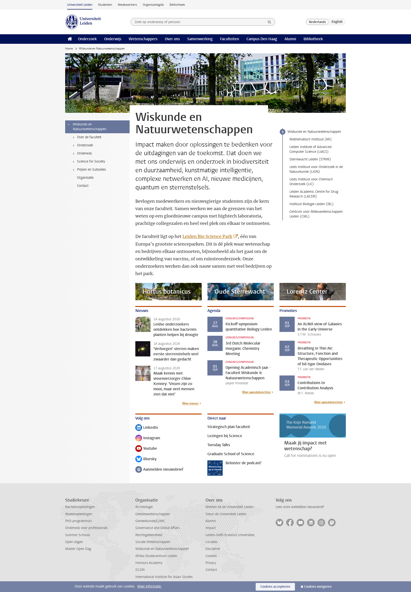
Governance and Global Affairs (157, 528)
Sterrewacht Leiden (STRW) (310, 159)
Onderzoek (87, 38)
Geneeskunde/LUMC (150, 521)
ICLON (140, 569)
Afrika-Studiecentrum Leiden (156, 556)
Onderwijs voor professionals (86, 528)
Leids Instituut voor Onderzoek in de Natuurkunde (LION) (316, 169)
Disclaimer (213, 549)
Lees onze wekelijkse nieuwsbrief (300, 507)
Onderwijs (112, 38)
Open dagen (74, 542)
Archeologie (144, 507)
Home (69, 48)
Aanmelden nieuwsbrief (159, 470)
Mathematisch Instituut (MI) (310, 139)
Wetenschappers (143, 38)
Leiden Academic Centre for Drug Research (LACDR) (313, 194)
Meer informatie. (149, 586)
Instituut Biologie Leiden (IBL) (311, 204)
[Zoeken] (269, 22)
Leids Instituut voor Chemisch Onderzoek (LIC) (311, 181)
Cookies (211, 556)
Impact (211, 528)
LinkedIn (146, 428)
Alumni (290, 38)
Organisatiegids (153, 5)
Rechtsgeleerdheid (148, 535)
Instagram (147, 438)
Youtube (146, 449)
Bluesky (146, 459)
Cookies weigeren (318, 586)
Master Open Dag (78, 549)
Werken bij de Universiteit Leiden (230, 507)
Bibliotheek (177, 5)
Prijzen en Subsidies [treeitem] (91, 169)
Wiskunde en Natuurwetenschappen (314, 131)
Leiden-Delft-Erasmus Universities (230, 535)
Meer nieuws (190, 403)
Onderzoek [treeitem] (85, 145)
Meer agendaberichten (256, 392)
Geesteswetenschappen (152, 514)
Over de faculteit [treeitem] (89, 137)
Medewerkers (127, 5)
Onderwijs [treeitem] (84, 153)
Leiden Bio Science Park (207, 236)
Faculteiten (229, 38)
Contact (211, 569)
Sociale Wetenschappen (152, 542)
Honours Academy (148, 563)
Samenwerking (200, 38)
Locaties (211, 542)
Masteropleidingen (78, 514)
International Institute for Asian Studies (164, 577)
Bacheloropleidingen (80, 507)
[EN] (337, 22)
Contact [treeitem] (82, 185)
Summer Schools (77, 535)
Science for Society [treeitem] (91, 161)
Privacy (211, 563)
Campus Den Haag (261, 38)
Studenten (105, 5)
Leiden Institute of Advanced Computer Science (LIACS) (310, 149)
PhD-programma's (78, 521)
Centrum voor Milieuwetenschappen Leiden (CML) (316, 214)
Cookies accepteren (275, 586)
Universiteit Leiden (79, 5)
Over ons (172, 38)
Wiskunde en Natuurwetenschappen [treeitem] (89, 126)
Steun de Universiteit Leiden (226, 514)
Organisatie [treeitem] (85, 177)
